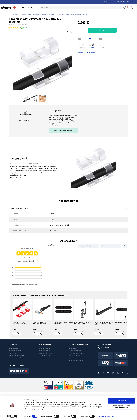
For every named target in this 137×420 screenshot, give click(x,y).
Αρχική (11, 14)
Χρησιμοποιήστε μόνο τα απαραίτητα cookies (121, 406)
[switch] (56, 416)
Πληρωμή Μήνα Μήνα (45, 353)
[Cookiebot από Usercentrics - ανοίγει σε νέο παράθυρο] (12, 416)
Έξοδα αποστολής (44, 355)
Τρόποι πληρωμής (44, 350)
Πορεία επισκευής (74, 358)
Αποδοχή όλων (121, 400)
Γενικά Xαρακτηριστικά (68, 208)
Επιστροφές (42, 358)
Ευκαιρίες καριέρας (15, 350)
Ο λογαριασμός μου (45, 348)
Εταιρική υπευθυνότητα (16, 355)
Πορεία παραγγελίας (75, 355)
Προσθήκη (102, 30)
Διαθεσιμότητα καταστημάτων (86, 52)
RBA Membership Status (16, 358)
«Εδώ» (93, 407)
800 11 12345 (106, 348)
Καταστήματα (110, 2)
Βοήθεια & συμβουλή (75, 353)
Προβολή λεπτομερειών (106, 416)
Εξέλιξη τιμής (27, 27)
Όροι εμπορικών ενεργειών (77, 360)
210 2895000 (106, 345)
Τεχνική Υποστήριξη (74, 350)
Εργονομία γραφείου (50, 14)
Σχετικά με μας (13, 348)
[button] (11, 317)
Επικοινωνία (72, 348)
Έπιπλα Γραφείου (38, 14)
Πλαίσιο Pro (131, 2)
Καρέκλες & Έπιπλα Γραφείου (23, 14)
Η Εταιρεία (12, 353)
